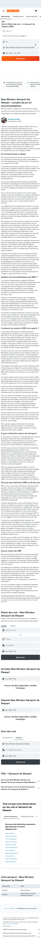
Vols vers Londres (10, 845)
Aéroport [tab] (19, 737)
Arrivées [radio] (3, 626)
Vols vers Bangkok (11, 839)
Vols (5, 908)
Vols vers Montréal (11, 859)
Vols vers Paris (9, 833)
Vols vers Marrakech (11, 853)
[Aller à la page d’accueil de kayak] (13, 11)
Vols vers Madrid (10, 862)
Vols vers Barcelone (11, 847)
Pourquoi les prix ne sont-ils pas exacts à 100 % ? (19, 937)
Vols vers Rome (10, 850)
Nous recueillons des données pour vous (17, 933)
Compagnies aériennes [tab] (29, 816)
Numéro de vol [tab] (8, 737)
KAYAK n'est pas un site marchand (14, 929)
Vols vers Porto (10, 856)
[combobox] (22, 639)
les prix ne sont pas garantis (10, 923)
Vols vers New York (11, 836)
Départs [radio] (13, 626)
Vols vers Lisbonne (11, 842)
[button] (3, 11)
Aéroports (12, 908)
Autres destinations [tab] (11, 816)
